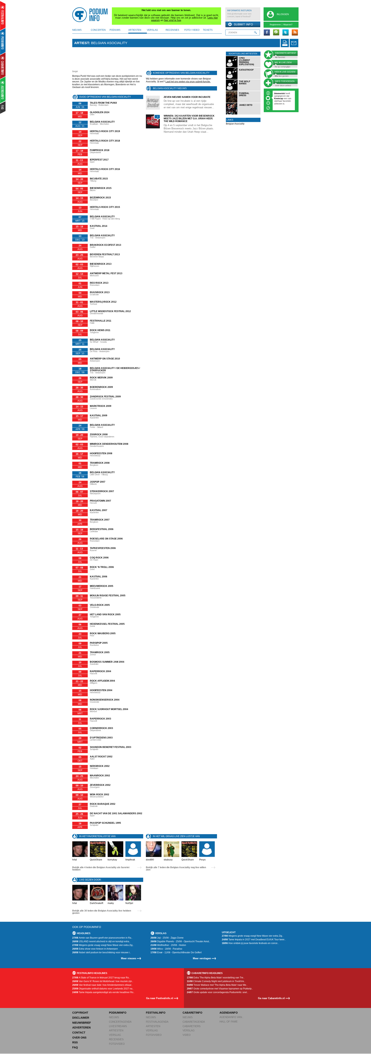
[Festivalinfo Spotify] (276, 32)
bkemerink (279, 93)
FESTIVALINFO (155, 1012)
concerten (98, 30)
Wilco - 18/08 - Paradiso (166, 949)
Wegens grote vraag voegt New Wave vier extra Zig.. (103, 945)
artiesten (134, 30)
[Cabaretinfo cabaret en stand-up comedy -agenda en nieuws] (3, 65)
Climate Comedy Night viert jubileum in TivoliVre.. (216, 981)
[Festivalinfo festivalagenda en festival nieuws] (3, 16)
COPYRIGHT (80, 1012)
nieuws (77, 30)
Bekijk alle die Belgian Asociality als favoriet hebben (100, 868)
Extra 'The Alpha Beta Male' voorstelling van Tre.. (215, 977)
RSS (75, 1042)
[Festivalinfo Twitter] (285, 32)
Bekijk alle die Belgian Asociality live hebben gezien (101, 912)
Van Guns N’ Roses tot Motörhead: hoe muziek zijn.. (102, 981)
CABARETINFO (192, 1012)
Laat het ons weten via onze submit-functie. (188, 81)
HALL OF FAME (229, 1021)
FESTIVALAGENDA (157, 1021)
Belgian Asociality (235, 123)
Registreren (275, 24)
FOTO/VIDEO (117, 1043)
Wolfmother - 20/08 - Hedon (168, 945)
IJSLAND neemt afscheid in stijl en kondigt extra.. (101, 941)
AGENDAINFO (229, 1012)
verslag (152, 30)
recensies (172, 30)
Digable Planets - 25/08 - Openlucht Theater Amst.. (180, 941)
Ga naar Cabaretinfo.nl (271, 998)
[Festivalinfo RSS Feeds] (294, 32)
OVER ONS (79, 1037)
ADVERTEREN (81, 1027)
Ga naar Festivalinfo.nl (159, 998)
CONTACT (78, 1032)
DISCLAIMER (80, 1017)
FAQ (75, 1047)
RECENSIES (116, 1039)
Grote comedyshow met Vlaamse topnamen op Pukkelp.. (220, 988)
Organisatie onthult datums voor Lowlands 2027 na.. (103, 988)
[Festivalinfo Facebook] (267, 32)
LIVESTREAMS (118, 1026)
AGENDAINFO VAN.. (231, 1017)
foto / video (191, 30)
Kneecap (279, 98)
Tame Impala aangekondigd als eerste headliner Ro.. (103, 992)
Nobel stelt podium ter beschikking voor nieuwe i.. (101, 952)
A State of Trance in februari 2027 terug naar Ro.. (101, 977)
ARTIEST (81, 43)
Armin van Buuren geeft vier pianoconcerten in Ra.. (102, 938)
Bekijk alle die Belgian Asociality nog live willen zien (176, 868)
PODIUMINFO (117, 1012)
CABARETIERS (192, 1026)
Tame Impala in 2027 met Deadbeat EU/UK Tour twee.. (254, 939)
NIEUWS (114, 1017)
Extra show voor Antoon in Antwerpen (95, 949)
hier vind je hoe (172, 20)
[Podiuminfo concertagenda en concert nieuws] (3, 41)
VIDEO (187, 1035)
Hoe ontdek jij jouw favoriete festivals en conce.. (250, 943)
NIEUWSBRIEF (81, 1022)
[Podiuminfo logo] (91, 14)
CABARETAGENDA (194, 1021)
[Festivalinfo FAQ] (3, 107)
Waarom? (287, 24)
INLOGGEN (283, 14)
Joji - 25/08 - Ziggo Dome (167, 938)
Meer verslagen (202, 958)
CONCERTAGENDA (120, 1021)
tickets (208, 30)
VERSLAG (115, 1035)
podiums (115, 30)
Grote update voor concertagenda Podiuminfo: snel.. (217, 992)
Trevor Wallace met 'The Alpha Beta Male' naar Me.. (217, 985)
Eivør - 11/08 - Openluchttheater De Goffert (176, 952)
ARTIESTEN (116, 1030)
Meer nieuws (128, 958)
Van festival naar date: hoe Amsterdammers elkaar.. (102, 985)
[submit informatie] (242, 24)
